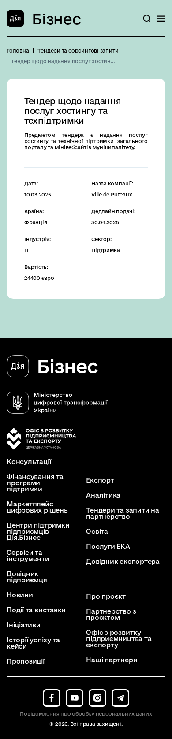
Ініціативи (24, 625)
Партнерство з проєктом (111, 614)
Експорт (100, 480)
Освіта (97, 531)
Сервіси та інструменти (28, 556)
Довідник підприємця (27, 577)
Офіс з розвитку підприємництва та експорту (118, 639)
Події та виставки (36, 610)
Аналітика (103, 495)
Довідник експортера (123, 561)
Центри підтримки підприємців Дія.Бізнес (38, 531)
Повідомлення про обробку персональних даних (86, 713)
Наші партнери (111, 660)
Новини (20, 595)
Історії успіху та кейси (33, 643)
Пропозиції (26, 661)
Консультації (29, 462)
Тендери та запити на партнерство (122, 513)
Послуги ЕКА (108, 546)
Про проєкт (106, 596)
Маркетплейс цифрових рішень (37, 507)
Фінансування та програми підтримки (35, 483)
